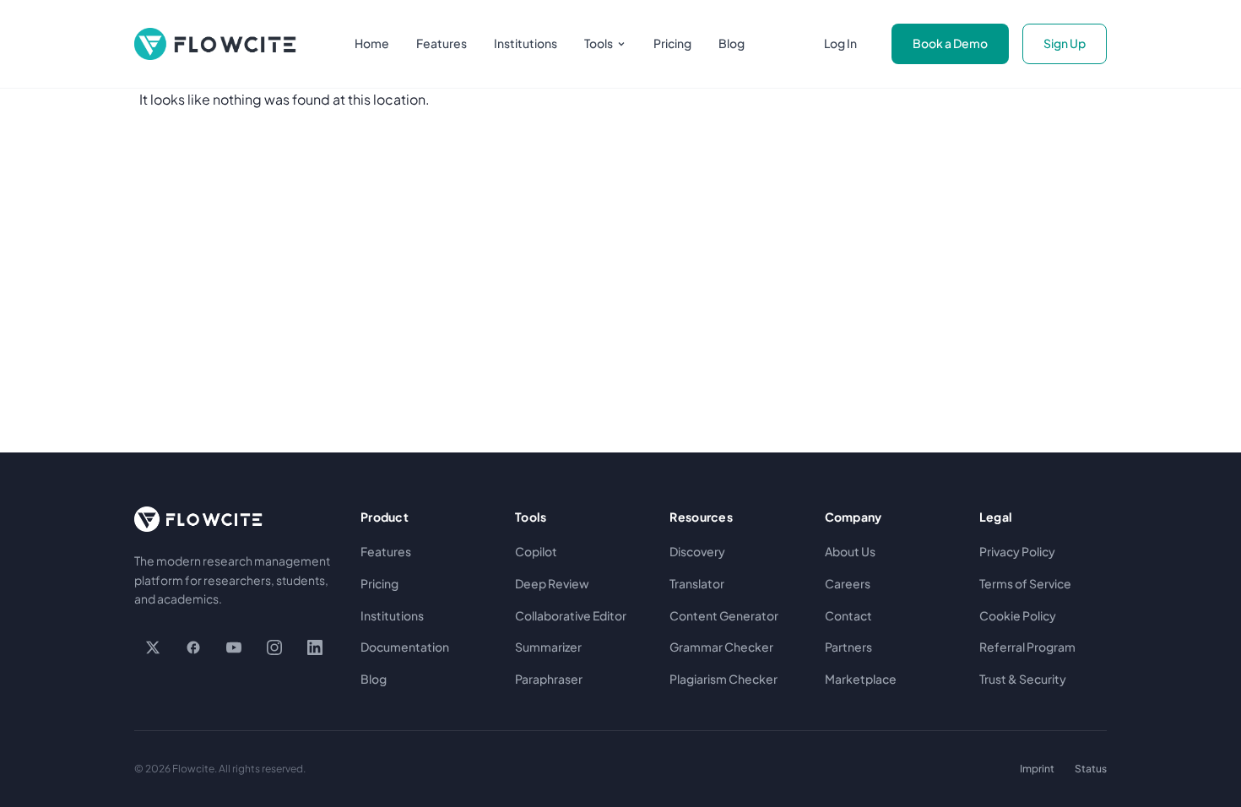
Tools (598, 43)
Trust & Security (1022, 678)
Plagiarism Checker (723, 678)
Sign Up (1064, 43)
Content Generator (723, 615)
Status (1091, 768)
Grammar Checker (721, 646)
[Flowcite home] (215, 44)
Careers (847, 583)
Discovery (697, 551)
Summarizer (548, 646)
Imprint (1037, 768)
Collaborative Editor (570, 615)
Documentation (404, 646)
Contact (848, 615)
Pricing (672, 43)
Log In (840, 43)
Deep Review (552, 583)
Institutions (525, 43)
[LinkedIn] (314, 647)
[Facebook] (193, 647)
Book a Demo (950, 43)
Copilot (536, 551)
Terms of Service (1025, 583)
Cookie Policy (1017, 615)
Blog (731, 43)
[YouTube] (233, 647)
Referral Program (1027, 646)
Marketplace (861, 678)
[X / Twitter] (152, 647)
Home (372, 43)
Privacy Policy (1017, 551)
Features (441, 43)
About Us (850, 551)
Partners (848, 646)
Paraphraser (549, 678)
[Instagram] (274, 647)
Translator (696, 583)
